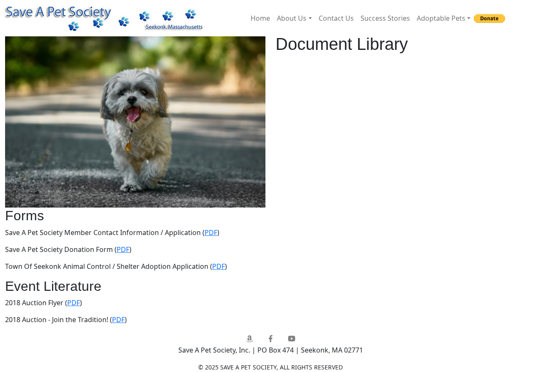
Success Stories (385, 18)
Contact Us (336, 18)
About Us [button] (291, 18)
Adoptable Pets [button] (441, 18)
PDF (211, 232)
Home (260, 18)
